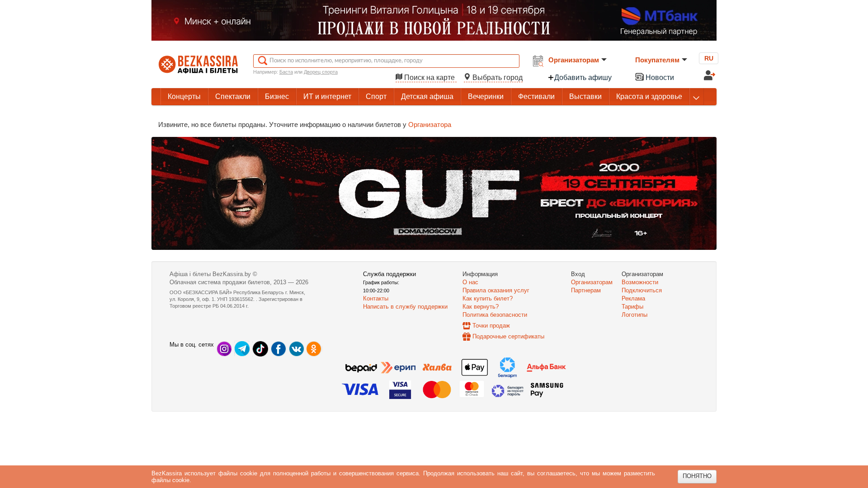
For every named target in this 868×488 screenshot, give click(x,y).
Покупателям (657, 60)
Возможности (640, 282)
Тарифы (632, 306)
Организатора (429, 124)
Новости (659, 77)
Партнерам (586, 290)
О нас (470, 282)
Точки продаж (491, 325)
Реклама (633, 298)
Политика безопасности (494, 314)
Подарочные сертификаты (508, 336)
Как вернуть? (480, 306)
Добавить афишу (583, 77)
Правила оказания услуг (495, 290)
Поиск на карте (429, 77)
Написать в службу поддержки (405, 306)
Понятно (697, 476)
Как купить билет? (487, 298)
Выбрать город (497, 77)
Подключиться (642, 290)
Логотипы (634, 314)
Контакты (375, 298)
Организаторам (573, 60)
